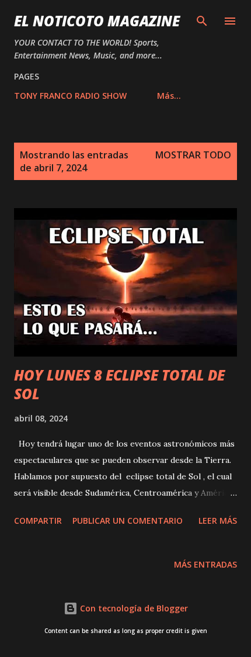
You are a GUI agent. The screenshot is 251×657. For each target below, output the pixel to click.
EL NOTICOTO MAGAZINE (97, 20)
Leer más (217, 520)
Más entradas (205, 564)
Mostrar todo (193, 154)
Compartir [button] (38, 520)
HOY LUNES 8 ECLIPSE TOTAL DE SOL (119, 384)
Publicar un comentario (127, 520)
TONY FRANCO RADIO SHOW (70, 95)
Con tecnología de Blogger (133, 608)
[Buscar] (202, 21)
